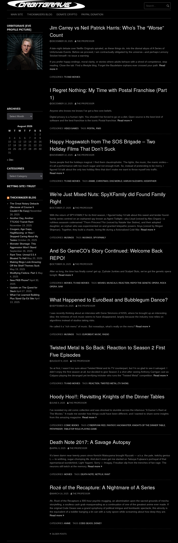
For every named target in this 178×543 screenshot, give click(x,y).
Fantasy (111, 425)
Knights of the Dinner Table (148, 425)
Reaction (124, 283)
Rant (107, 474)
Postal (91, 128)
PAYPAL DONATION (92, 14)
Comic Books (71, 425)
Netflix (99, 474)
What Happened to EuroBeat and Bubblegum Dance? (109, 299)
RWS (98, 128)
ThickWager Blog (23, 197)
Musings (69, 237)
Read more (125, 120)
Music (98, 334)
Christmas (102, 181)
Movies (68, 283)
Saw (60, 286)
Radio (105, 334)
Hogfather (150, 181)
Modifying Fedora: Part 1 (23, 273)
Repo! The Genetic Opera (144, 283)
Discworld (116, 181)
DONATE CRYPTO (66, 14)
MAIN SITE (17, 14)
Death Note (87, 474)
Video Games (71, 128)
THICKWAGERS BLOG (39, 14)
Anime (91, 181)
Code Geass (86, 523)
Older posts (59, 534)
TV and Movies (72, 77)
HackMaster (124, 425)
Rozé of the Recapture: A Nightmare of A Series (102, 487)
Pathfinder (56, 429)
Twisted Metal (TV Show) (114, 383)
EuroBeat (88, 334)
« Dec (10, 159)
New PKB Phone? (19, 280)
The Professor (85, 41)
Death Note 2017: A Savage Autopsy (90, 441)
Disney (98, 523)
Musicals (112, 283)
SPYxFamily (99, 237)
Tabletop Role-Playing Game (80, 429)
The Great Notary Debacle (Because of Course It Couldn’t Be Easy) (24, 207)
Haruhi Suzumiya (133, 181)
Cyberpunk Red (96, 425)
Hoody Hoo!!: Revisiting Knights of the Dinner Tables (107, 396)
